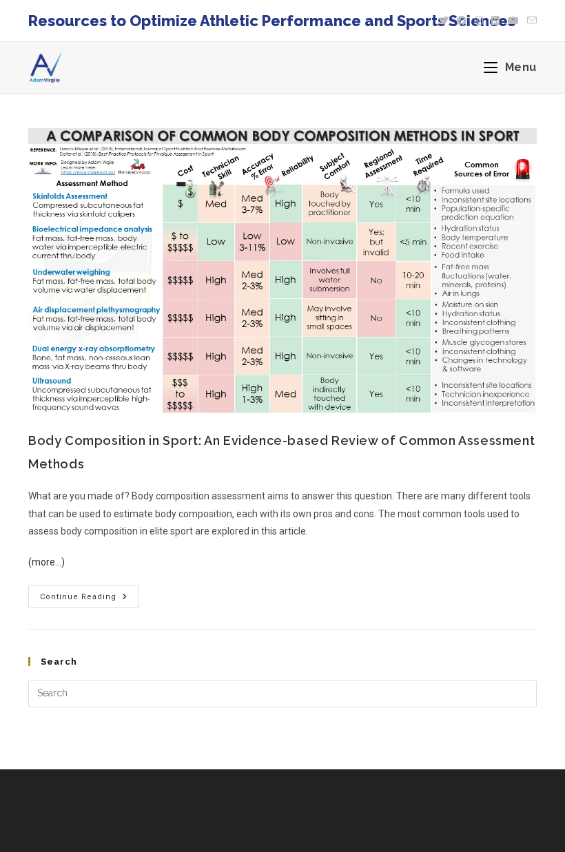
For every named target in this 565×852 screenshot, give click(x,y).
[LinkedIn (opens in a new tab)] (495, 21)
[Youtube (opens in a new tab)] (513, 21)
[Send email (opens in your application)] (530, 21)
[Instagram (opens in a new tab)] (479, 21)
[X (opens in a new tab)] (444, 21)
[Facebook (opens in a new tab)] (462, 21)
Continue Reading (89, 593)
